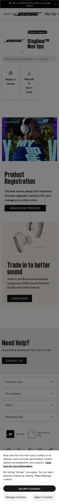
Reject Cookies (43, 497)
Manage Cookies (15, 497)
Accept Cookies (29, 488)
